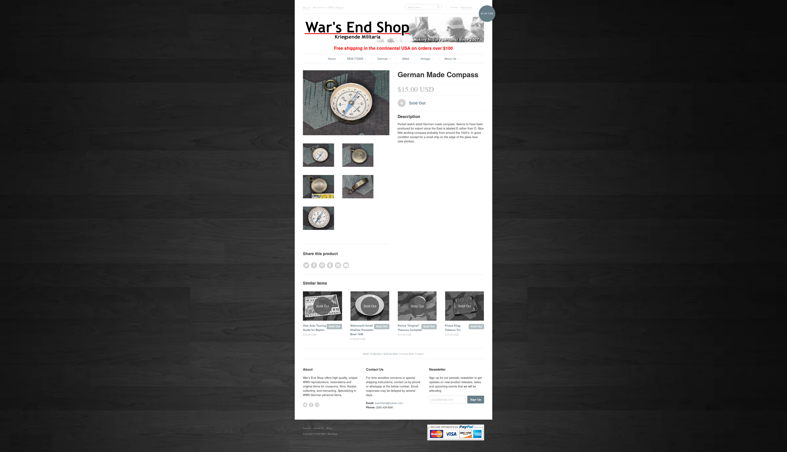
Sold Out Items (390, 353)
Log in (306, 7)
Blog (329, 428)
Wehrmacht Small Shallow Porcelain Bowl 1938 (361, 330)
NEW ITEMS (355, 59)
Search (307, 428)
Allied (405, 59)
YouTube (317, 404)
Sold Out (334, 326)
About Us (450, 59)
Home (332, 59)
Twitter (305, 404)
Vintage (425, 59)
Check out (466, 7)
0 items (454, 7)
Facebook (311, 404)
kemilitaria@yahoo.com (389, 403)
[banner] (393, 29)
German (383, 59)
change (339, 7)
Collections (376, 353)
